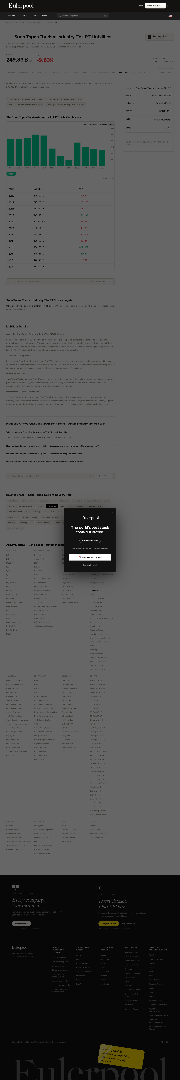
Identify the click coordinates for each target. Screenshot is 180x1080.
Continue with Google (91, 557)
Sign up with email (90, 565)
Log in (140, 5)
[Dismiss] (112, 513)
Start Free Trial (153, 5)
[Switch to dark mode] (170, 6)
